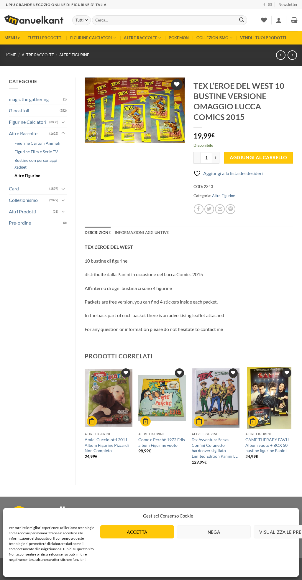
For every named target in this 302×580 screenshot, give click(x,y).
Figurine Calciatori (91, 37)
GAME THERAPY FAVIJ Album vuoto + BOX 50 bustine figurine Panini (267, 445)
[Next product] (280, 55)
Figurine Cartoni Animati (37, 143)
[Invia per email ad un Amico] (220, 209)
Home (10, 54)
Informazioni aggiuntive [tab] (142, 232)
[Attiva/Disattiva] (63, 122)
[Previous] (85, 420)
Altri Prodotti (22, 211)
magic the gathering (29, 99)
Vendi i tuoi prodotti (263, 37)
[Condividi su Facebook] (198, 209)
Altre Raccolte (140, 37)
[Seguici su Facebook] (264, 5)
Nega (214, 532)
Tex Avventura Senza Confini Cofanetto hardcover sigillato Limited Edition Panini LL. (215, 448)
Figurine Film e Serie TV (36, 151)
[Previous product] (292, 55)
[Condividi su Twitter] (209, 209)
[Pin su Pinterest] (230, 209)
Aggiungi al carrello (258, 157)
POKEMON (179, 37)
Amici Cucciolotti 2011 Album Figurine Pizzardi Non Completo (107, 445)
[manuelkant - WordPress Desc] (33, 20)
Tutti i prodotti (45, 37)
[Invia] (242, 20)
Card (14, 188)
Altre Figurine (74, 54)
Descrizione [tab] (98, 232)
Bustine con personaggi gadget (35, 163)
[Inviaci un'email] (270, 5)
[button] (288, 4)
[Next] (292, 420)
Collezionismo (212, 37)
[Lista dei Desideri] (264, 20)
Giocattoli (19, 110)
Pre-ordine (20, 222)
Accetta (137, 532)
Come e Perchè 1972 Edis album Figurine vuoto (161, 442)
